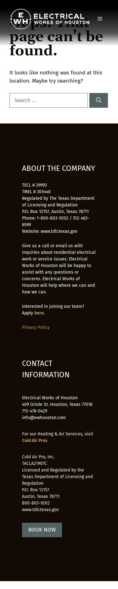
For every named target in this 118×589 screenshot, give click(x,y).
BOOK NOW (42, 529)
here (39, 313)
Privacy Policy (36, 327)
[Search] (98, 100)
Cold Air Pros (35, 440)
